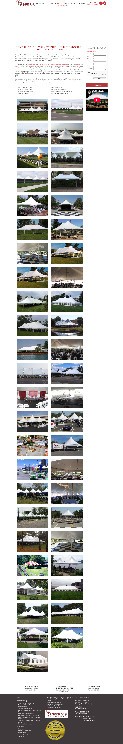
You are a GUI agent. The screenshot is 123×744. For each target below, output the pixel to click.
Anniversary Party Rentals (55, 704)
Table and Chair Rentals (26, 705)
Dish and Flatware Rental (26, 713)
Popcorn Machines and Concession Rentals (29, 718)
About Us (20, 699)
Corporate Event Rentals (54, 702)
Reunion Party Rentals (54, 707)
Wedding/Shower (33, 64)
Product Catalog (22, 701)
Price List (21, 729)
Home (19, 697)
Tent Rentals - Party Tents (26, 703)
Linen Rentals (22, 707)
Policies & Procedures (25, 731)
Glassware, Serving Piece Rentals (28, 715)
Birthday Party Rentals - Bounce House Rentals (59, 700)
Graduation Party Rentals (55, 706)
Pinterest (82, 726)
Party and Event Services (25, 735)
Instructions (22, 732)
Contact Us (20, 737)
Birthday (59, 64)
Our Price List (96, 85)
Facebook (77, 726)
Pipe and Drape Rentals (26, 724)
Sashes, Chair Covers (25, 708)
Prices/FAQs (20, 726)
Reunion (65, 64)
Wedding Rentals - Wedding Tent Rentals (60, 697)
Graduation (51, 64)
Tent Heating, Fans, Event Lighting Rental (29, 721)
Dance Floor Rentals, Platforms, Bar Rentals (29, 711)
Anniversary (43, 64)
